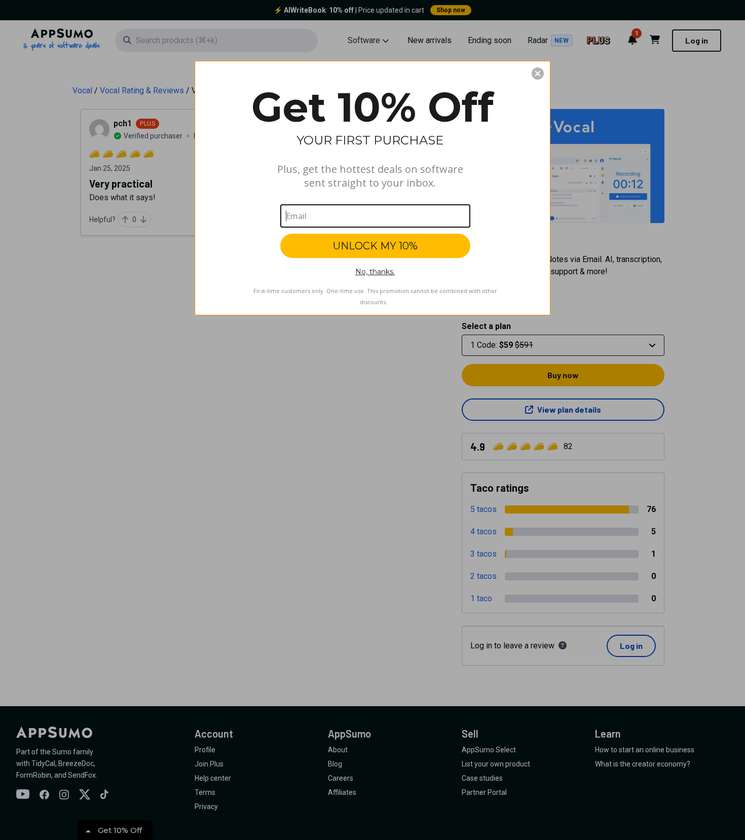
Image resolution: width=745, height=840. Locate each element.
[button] (538, 73)
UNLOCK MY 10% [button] (375, 246)
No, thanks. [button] (375, 271)
